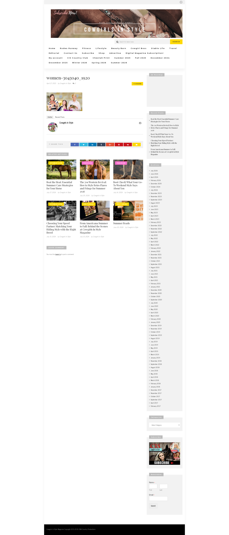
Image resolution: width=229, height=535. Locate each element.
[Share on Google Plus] (110, 144)
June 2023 (154, 209)
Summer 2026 (119, 63)
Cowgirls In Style (66, 122)
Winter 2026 (79, 63)
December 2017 (156, 390)
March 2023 (155, 219)
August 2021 (155, 267)
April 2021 (154, 280)
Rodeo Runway (69, 48)
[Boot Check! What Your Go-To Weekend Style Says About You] (128, 169)
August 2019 (155, 338)
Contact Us (70, 53)
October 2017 (155, 396)
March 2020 (155, 315)
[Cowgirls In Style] (52, 126)
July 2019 (154, 341)
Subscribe (88, 53)
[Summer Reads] (128, 210)
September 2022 (156, 232)
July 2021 (154, 270)
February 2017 (155, 406)
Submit (153, 505)
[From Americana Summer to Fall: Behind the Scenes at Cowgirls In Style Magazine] (95, 210)
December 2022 (156, 225)
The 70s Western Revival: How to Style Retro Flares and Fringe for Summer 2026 (93, 186)
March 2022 (155, 244)
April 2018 (154, 377)
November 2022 (156, 228)
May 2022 (154, 238)
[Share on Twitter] (83, 144)
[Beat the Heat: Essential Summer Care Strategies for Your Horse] (61, 169)
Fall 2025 (140, 58)
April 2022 (154, 241)
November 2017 (156, 393)
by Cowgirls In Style (64, 83)
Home (52, 48)
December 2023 (156, 193)
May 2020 (154, 309)
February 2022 (156, 248)
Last (161, 490)
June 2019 (154, 344)
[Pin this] (119, 144)
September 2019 (156, 335)
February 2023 (156, 222)
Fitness (86, 48)
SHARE (138, 84)
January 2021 (155, 286)
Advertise (115, 53)
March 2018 (155, 380)
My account (56, 58)
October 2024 (155, 186)
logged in (58, 254)
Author (50, 117)
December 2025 (58, 63)
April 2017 (154, 402)
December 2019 (156, 325)
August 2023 (155, 203)
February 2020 (156, 319)
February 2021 (156, 283)
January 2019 (155, 357)
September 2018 (156, 364)
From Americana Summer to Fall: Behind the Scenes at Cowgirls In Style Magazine (94, 228)
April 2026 (154, 177)
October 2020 (155, 296)
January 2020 (155, 322)
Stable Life (158, 48)
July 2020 (154, 302)
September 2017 (156, 399)
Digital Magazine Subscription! (145, 53)
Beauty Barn (118, 48)
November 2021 (156, 257)
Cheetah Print (101, 58)
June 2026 (154, 173)
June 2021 (154, 273)
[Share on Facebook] (75, 144)
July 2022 (154, 235)
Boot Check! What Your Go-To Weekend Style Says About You (128, 185)
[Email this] (136, 144)
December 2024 (160, 58)
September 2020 (156, 299)
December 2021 (156, 254)
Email (151, 494)
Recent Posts (60, 117)
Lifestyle (101, 48)
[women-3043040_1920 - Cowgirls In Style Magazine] (114, 23)
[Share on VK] (128, 144)
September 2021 (156, 264)
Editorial (54, 53)
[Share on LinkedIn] (92, 144)
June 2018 (154, 370)
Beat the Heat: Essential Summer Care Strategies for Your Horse (60, 185)
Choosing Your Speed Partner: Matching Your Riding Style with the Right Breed (61, 228)
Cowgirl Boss (139, 48)
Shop (102, 53)
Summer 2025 (122, 58)
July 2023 (154, 206)
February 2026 (156, 180)
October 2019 (155, 332)
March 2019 (155, 354)
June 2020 (154, 306)
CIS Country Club (77, 58)
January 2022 (155, 251)
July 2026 (154, 170)
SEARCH (176, 42)
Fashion (88, 163)
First (150, 490)
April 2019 (154, 351)
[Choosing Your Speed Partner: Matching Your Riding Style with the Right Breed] (61, 210)
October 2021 (155, 261)
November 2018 (156, 361)
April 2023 (154, 215)
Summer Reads (121, 223)
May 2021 (154, 277)
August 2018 (155, 367)
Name (152, 482)
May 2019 (154, 348)
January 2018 (155, 386)
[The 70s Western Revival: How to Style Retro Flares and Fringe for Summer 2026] (95, 169)
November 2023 (156, 196)
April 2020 (154, 312)
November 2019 (156, 328)
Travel (173, 48)
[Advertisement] (164, 91)
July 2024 (154, 190)
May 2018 (154, 373)
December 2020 (156, 290)
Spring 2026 (99, 63)
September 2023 (156, 199)
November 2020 (156, 293)
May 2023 (154, 212)
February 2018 (156, 383)
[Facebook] (181, 2)
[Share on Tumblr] (101, 144)
